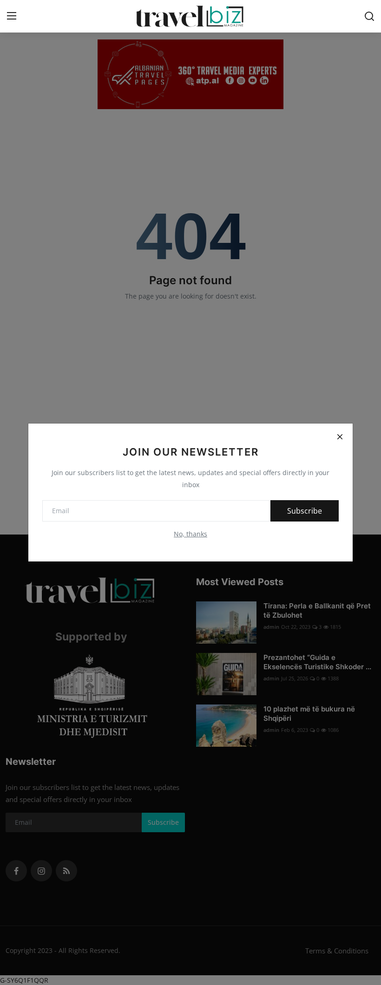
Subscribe (304, 511)
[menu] (11, 16)
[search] (369, 16)
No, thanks (190, 533)
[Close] (339, 436)
